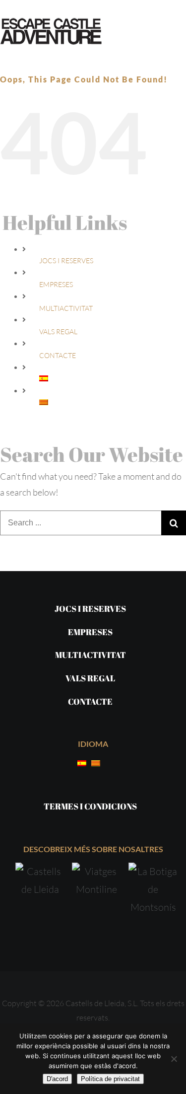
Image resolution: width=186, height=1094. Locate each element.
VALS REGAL (58, 331)
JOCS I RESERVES (66, 260)
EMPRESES (56, 284)
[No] (174, 1059)
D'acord (57, 1079)
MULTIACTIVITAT (66, 308)
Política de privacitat (110, 1079)
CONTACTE (57, 355)
